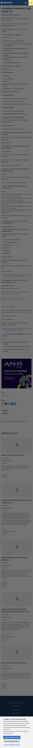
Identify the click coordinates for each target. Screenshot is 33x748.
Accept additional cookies (12, 737)
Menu (30, 2)
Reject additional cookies (12, 741)
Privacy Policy (9, 733)
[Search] (25, 2)
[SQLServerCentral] (1, 2)
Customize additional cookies (11, 744)
